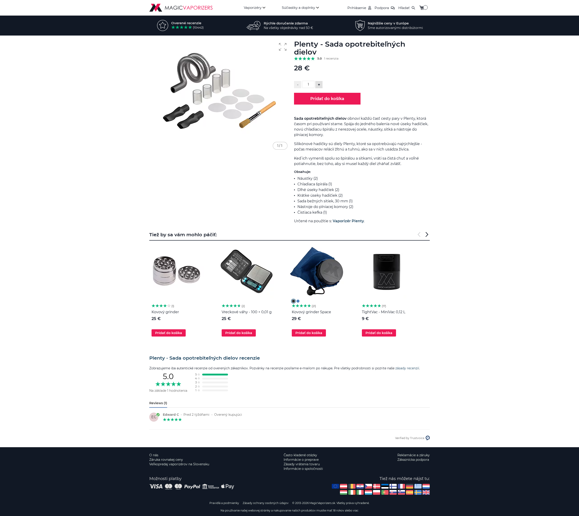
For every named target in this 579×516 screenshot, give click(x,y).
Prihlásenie (356, 8)
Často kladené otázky (300, 455)
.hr (360, 486)
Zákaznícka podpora (413, 460)
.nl (426, 486)
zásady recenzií (407, 368)
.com (335, 486)
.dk (376, 486)
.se (418, 492)
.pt (385, 492)
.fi (393, 486)
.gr (418, 486)
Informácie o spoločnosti (303, 469)
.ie (352, 492)
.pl (376, 492)
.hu (343, 492)
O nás (153, 455)
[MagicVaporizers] (181, 7)
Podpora (382, 8)
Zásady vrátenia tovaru (302, 464)
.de (409, 486)
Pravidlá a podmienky (224, 503)
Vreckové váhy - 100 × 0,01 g (247, 312)
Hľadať (404, 8)
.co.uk (426, 492)
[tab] (289, 358)
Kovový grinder (165, 312)
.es (409, 492)
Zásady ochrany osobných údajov (266, 503)
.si (401, 492)
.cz (368, 486)
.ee (385, 486)
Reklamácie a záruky (413, 455)
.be (352, 486)
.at (343, 486)
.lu (368, 492)
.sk (393, 492)
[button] (283, 47)
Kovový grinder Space (311, 312)
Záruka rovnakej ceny (166, 460)
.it (360, 492)
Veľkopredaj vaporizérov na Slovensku (179, 464)
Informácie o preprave (301, 460)
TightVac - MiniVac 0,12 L (383, 312)
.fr (401, 486)
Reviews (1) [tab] (158, 403)
